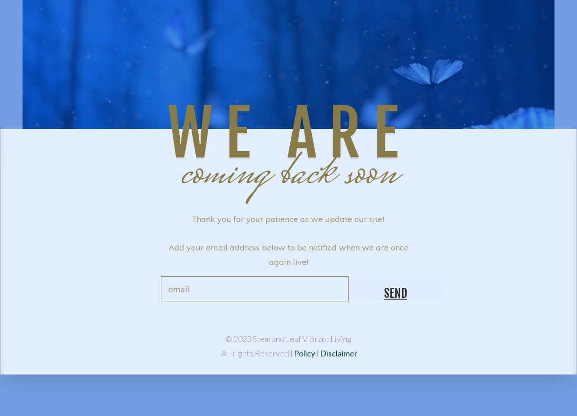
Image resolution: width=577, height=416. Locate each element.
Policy (305, 353)
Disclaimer (338, 353)
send (395, 292)
